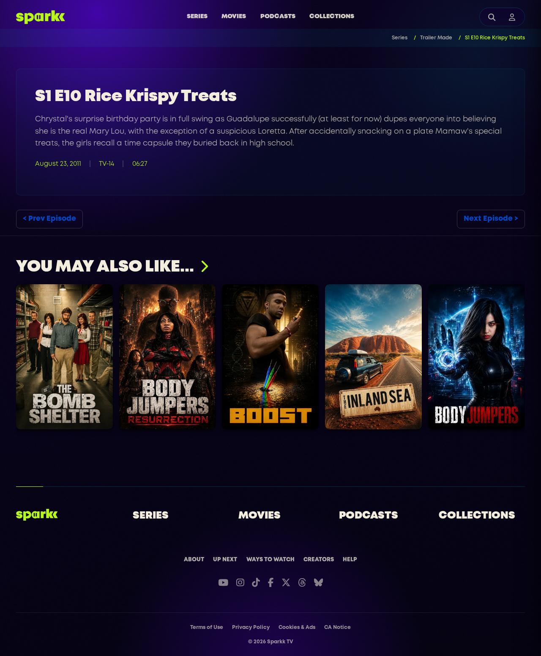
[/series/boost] (270, 356)
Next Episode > (491, 219)
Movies (233, 16)
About (194, 559)
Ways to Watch (270, 559)
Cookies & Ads (297, 627)
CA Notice (337, 627)
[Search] (492, 17)
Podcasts (277, 16)
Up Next (225, 559)
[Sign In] (512, 17)
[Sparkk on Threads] (302, 582)
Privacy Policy (251, 627)
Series (197, 16)
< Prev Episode (49, 219)
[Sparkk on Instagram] (240, 582)
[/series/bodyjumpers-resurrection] (167, 356)
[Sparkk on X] (285, 582)
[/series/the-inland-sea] (373, 356)
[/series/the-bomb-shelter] (64, 356)
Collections (331, 16)
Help (350, 559)
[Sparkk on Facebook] (270, 582)
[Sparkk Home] (37, 514)
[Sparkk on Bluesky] (318, 582)
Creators (318, 559)
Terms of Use (206, 627)
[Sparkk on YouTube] (223, 582)
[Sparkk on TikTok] (256, 582)
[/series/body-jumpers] (476, 356)
